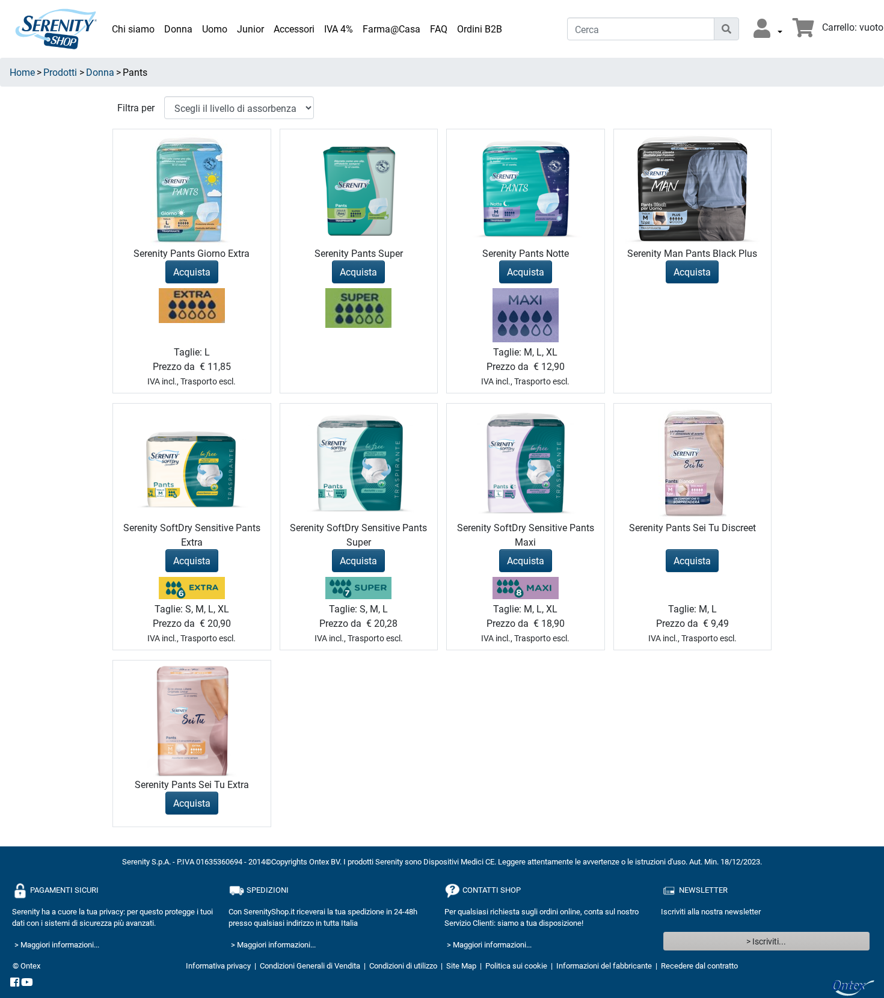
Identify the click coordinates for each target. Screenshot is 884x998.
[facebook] (14, 983)
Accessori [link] (294, 28)
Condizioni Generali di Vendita (310, 965)
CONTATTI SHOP (491, 889)
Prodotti (60, 72)
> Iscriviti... (766, 941)
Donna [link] (178, 28)
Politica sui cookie (516, 965)
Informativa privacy (218, 965)
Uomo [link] (214, 28)
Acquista (191, 271)
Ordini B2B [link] (479, 28)
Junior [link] (250, 28)
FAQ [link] (438, 28)
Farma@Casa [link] (391, 28)
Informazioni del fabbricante (604, 965)
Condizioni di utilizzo (403, 965)
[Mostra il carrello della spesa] (803, 31)
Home (22, 72)
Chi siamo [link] (133, 28)
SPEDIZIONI (267, 889)
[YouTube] (27, 983)
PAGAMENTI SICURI (63, 889)
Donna (100, 72)
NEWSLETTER (702, 889)
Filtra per (136, 107)
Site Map (461, 965)
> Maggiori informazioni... (56, 944)
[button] (768, 29)
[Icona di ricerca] (726, 28)
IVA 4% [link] (338, 28)
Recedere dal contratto (699, 965)
